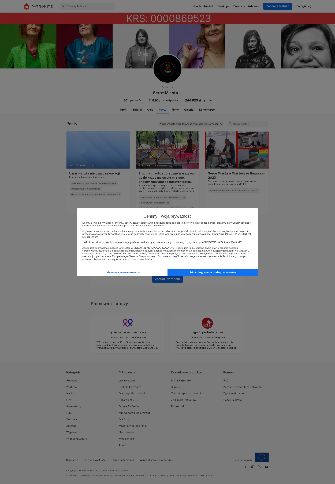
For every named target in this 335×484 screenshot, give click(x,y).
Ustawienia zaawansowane (122, 272)
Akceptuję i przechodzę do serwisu (213, 272)
